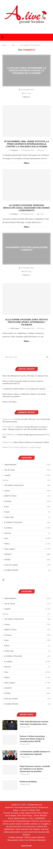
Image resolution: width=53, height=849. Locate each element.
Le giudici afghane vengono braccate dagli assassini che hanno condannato (26, 208)
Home (4, 45)
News (27, 538)
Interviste (27, 533)
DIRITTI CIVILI (27, 496)
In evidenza (27, 528)
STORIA (27, 560)
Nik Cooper (15, 328)
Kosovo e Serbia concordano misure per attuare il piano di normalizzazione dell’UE (32, 738)
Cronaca (27, 491)
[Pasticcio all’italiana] (9, 785)
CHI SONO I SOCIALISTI (27, 485)
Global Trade (27, 517)
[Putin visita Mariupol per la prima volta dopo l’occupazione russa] (9, 725)
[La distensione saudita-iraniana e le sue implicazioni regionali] (9, 755)
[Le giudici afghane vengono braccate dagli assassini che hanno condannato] (26, 185)
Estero (27, 507)
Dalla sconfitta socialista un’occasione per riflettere (31, 442)
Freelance (14, 150)
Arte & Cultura (27, 470)
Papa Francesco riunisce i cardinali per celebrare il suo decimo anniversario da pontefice (35, 768)
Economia (27, 501)
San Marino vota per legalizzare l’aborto (26, 248)
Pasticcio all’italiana (9, 402)
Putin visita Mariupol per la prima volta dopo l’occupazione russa (25, 376)
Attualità (27, 475)
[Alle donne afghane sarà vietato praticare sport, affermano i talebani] (26, 299)
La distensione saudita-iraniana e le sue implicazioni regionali (23, 389)
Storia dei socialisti (27, 565)
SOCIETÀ (27, 554)
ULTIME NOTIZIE (27, 570)
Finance (27, 512)
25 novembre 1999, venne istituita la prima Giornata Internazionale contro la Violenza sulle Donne (26, 144)
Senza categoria (27, 549)
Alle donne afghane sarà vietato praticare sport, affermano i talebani (26, 322)
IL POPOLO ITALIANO (27, 522)
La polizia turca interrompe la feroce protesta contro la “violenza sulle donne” (26, 70)
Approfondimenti (27, 464)
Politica (27, 544)
